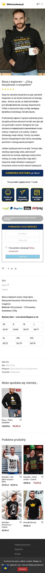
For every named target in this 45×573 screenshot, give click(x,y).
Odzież (12, 369)
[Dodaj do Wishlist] (4, 268)
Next (42, 42)
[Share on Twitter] (12, 269)
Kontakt (18, 554)
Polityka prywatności (22, 545)
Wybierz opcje (6, 426)
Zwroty (5, 290)
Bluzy (18, 369)
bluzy (18, 372)
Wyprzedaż (33, 369)
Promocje (24, 369)
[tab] (22, 280)
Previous (2, 42)
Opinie (5, 285)
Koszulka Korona (30, 522)
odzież (12, 372)
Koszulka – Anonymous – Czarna (7, 524)
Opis (4, 280)
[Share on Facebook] (8, 269)
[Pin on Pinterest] (16, 269)
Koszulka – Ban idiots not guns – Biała (8, 479)
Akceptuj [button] (22, 569)
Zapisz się (22, 257)
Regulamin (19, 549)
